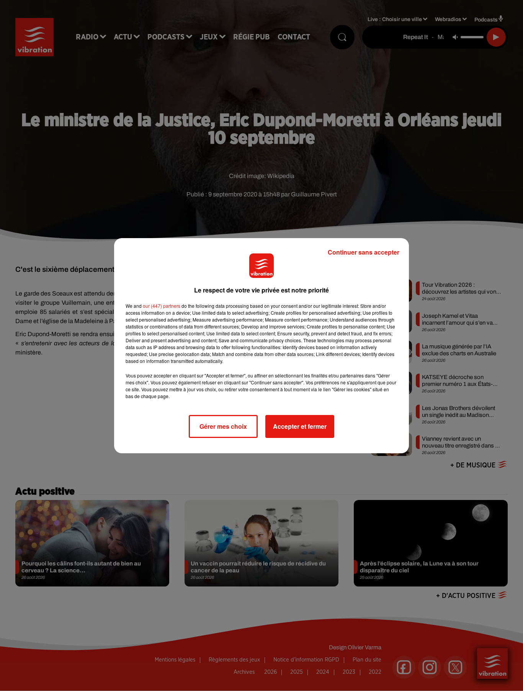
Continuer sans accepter (363, 252)
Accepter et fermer (300, 426)
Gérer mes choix (223, 426)
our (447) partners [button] (161, 305)
